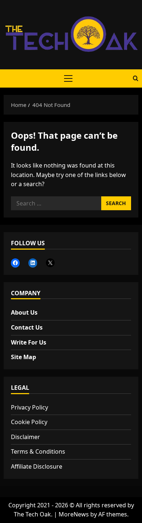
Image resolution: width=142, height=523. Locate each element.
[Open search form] (135, 78)
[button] (68, 78)
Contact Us (27, 327)
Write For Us (28, 342)
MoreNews (74, 514)
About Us (24, 312)
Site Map (23, 357)
